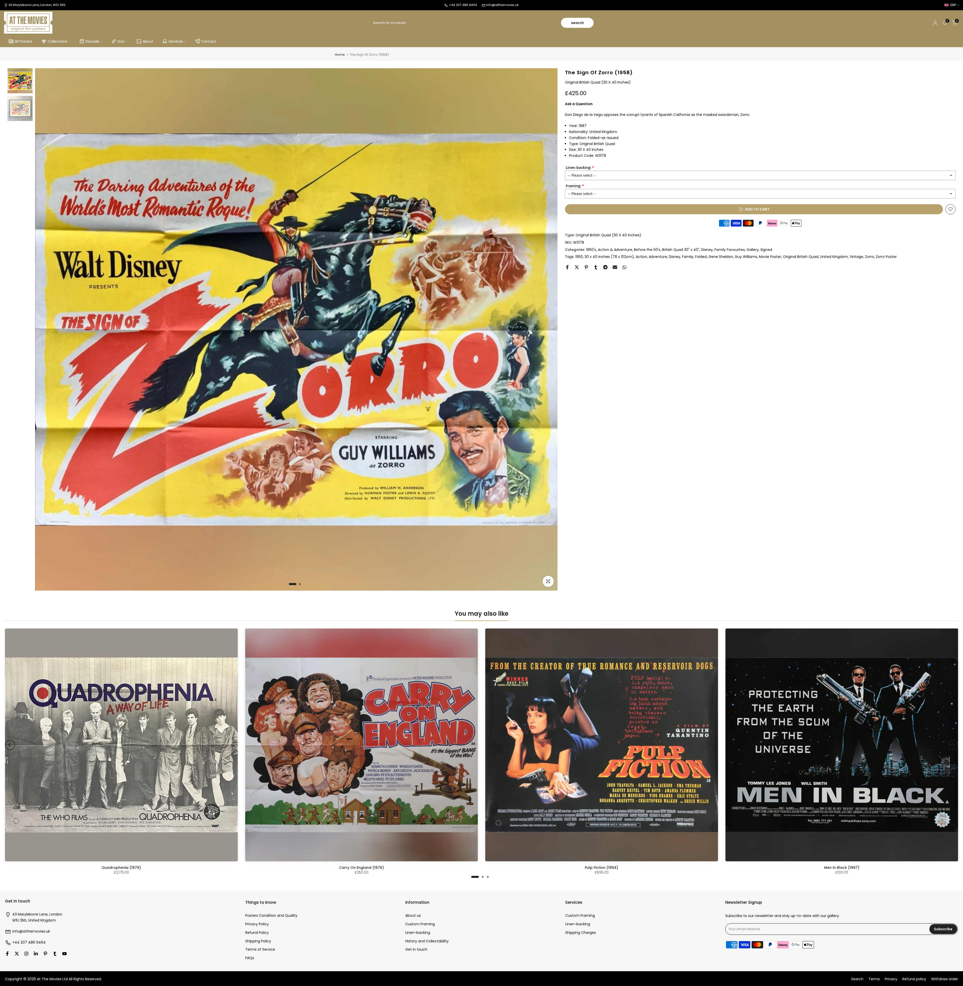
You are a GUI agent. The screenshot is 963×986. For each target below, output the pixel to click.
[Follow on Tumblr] (55, 954)
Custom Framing (420, 924)
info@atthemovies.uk (502, 5)
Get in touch (416, 949)
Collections (57, 41)
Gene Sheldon (720, 256)
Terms (874, 979)
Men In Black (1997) (841, 867)
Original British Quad (800, 256)
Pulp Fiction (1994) (601, 867)
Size (121, 41)
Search (857, 979)
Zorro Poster (886, 256)
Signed (766, 249)
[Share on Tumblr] (596, 267)
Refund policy (914, 979)
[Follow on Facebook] (7, 954)
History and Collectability (427, 941)
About (148, 41)
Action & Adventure (615, 249)
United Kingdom (834, 256)
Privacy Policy (257, 924)
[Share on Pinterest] (586, 267)
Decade (92, 41)
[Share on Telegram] (605, 267)
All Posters (23, 41)
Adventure (658, 256)
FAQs (249, 958)
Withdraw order (944, 979)
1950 (579, 256)
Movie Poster (770, 256)
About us (413, 915)
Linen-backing (417, 932)
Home (340, 54)
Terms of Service (260, 949)
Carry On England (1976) (361, 867)
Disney (707, 249)
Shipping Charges (580, 932)
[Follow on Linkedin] (36, 954)
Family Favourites (729, 249)
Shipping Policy (258, 941)
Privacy (891, 979)
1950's (591, 249)
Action (641, 256)
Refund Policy (257, 932)
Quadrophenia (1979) (121, 867)
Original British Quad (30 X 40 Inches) (608, 235)
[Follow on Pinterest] (45, 954)
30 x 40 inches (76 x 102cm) (609, 256)
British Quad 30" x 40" (680, 249)
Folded (701, 256)
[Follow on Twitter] (17, 954)
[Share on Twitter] (577, 267)
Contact (208, 41)
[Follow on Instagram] (26, 954)
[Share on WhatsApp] (624, 267)
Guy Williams (746, 256)
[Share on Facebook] (567, 267)
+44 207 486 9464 (29, 942)
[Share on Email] (615, 267)
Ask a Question (579, 103)
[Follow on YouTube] (64, 954)
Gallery (753, 249)
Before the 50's (647, 249)
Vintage (856, 256)
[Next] (953, 745)
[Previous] (10, 745)
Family (687, 256)
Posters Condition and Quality (271, 915)
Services (176, 41)
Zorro (869, 256)
